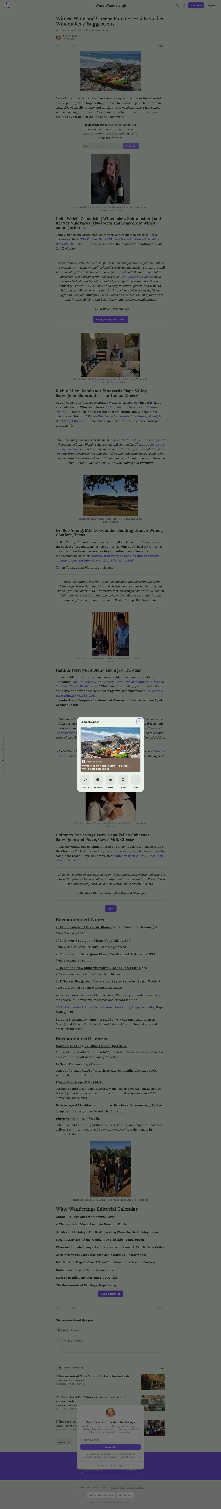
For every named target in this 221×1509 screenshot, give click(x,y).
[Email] (110, 780)
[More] (136, 780)
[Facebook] (98, 780)
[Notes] (123, 780)
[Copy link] (85, 780)
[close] (139, 721)
